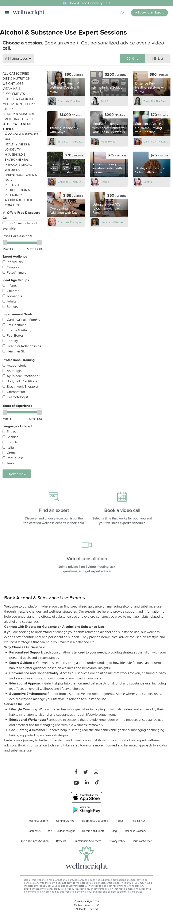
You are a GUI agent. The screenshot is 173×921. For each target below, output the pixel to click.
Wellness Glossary (135, 831)
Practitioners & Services (87, 841)
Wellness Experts (38, 821)
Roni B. (105, 101)
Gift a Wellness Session (35, 841)
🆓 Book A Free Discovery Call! (86, 3)
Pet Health (13, 185)
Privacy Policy (117, 841)
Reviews (61, 841)
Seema (105, 182)
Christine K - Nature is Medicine (156, 141)
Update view (17, 474)
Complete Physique (69, 222)
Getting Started (65, 821)
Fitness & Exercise (18, 98)
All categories (16, 73)
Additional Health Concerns (19, 202)
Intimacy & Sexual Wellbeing (18, 167)
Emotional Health (18, 119)
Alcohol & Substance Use (21, 136)
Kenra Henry (108, 141)
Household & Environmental (16, 157)
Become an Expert (93, 831)
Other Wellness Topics (17, 126)
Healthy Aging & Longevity (17, 147)
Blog (114, 831)
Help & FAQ (138, 821)
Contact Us (34, 831)
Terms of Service (142, 841)
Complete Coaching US (71, 101)
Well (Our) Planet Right (61, 831)
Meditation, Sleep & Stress (19, 106)
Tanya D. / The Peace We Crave (156, 101)
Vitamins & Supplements (14, 91)
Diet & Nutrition (16, 78)
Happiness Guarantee (95, 821)
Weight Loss (13, 83)
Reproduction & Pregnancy (17, 192)
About (119, 821)
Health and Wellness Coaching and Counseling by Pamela (113, 222)
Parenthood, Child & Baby (21, 177)
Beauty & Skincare (19, 114)
